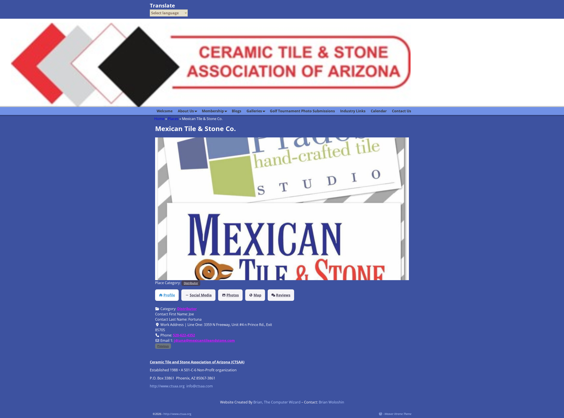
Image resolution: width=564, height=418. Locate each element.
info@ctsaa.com (199, 386)
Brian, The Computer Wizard (277, 402)
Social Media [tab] (201, 295)
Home (159, 118)
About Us (186, 111)
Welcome (165, 111)
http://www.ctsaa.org (167, 386)
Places (173, 118)
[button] (174, 208)
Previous (163, 346)
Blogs (236, 111)
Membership (213, 111)
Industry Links (352, 111)
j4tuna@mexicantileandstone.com (204, 340)
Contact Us (401, 111)
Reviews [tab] (283, 295)
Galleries (254, 111)
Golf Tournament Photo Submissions (302, 111)
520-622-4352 (184, 335)
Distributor (191, 283)
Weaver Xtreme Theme (397, 414)
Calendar (379, 111)
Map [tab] (257, 295)
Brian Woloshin (331, 402)
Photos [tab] (232, 295)
